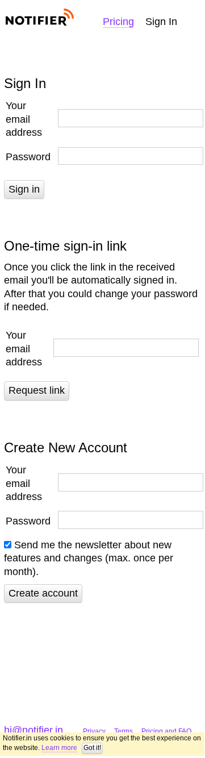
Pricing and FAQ (166, 731)
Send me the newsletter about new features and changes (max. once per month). (88, 558)
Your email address (24, 119)
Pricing (118, 21)
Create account (43, 593)
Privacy (94, 731)
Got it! (92, 748)
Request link (37, 390)
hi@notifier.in (33, 730)
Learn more (59, 748)
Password (28, 157)
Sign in (24, 189)
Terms (123, 731)
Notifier (39, 17)
